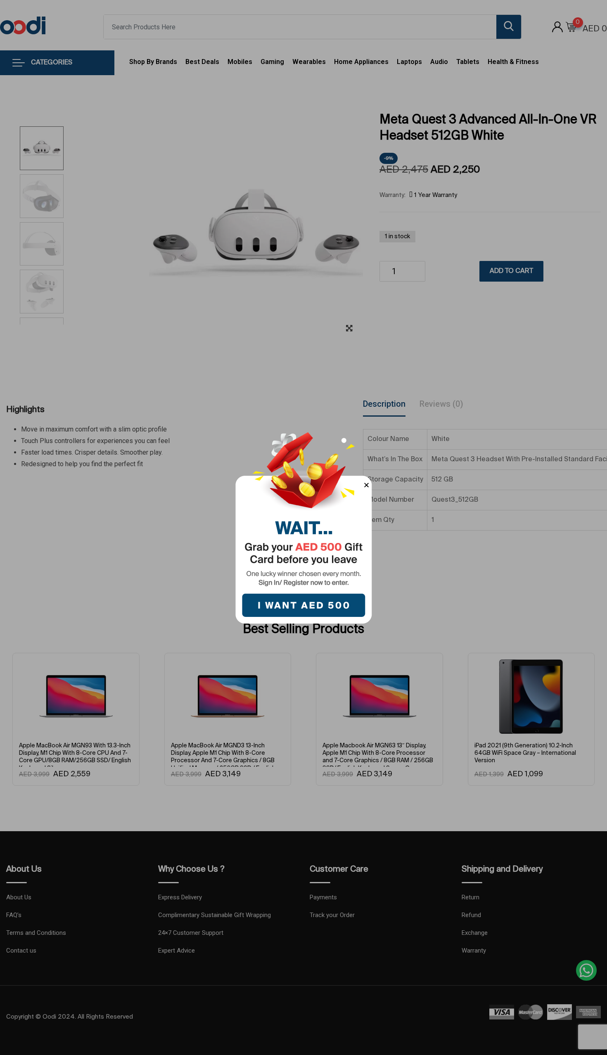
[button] (366, 485)
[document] (303, 527)
